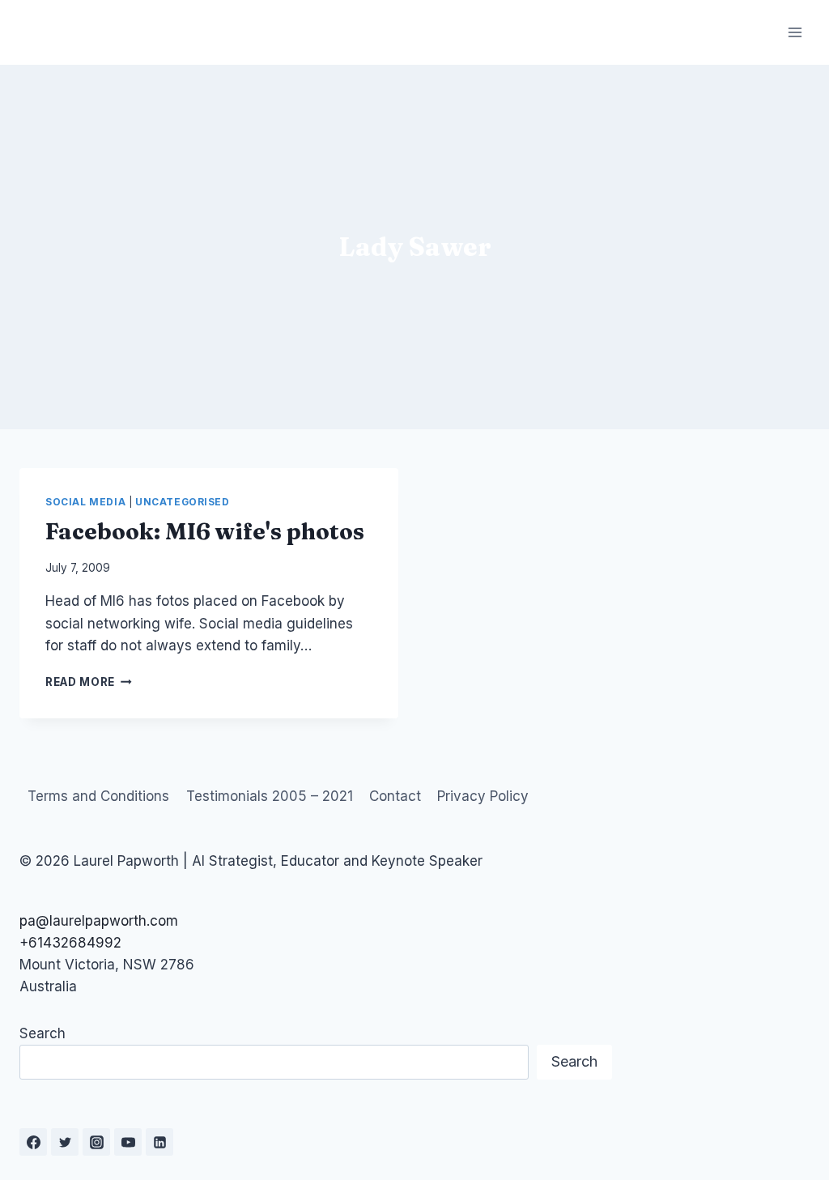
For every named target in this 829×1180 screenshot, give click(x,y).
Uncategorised (182, 502)
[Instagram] (96, 1142)
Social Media (85, 502)
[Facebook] (33, 1142)
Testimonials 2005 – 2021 (269, 796)
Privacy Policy (483, 796)
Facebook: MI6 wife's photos (204, 531)
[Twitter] (65, 1142)
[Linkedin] (159, 1142)
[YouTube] (128, 1142)
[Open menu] (795, 32)
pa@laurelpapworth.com (98, 921)
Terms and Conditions (98, 796)
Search (42, 1033)
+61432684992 (70, 943)
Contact (395, 796)
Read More (88, 681)
